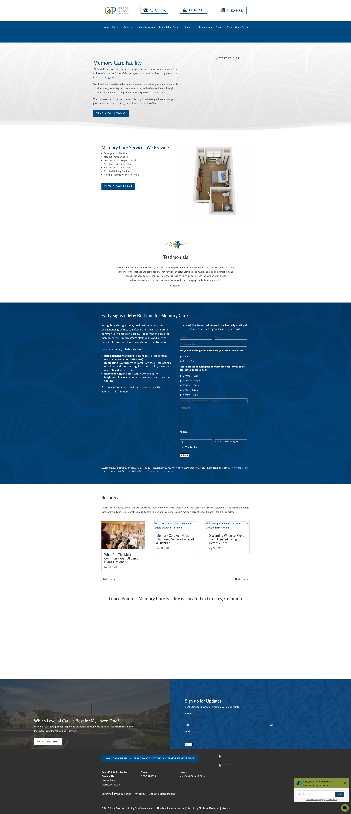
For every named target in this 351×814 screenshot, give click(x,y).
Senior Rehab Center (168, 27)
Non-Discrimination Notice (170, 808)
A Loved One (188, 361)
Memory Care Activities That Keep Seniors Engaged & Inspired (175, 539)
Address (184, 431)
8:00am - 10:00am (191, 376)
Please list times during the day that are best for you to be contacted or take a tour (212, 368)
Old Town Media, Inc (209, 808)
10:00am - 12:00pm (191, 380)
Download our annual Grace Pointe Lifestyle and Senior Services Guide (149, 758)
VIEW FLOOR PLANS (118, 186)
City (181, 441)
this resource (146, 387)
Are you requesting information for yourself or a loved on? (212, 350)
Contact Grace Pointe (237, 27)
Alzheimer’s (99, 73)
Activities (128, 27)
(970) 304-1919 (148, 776)
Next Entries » (242, 579)
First (187, 724)
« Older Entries (109, 579)
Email (192, 731)
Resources (204, 27)
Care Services (146, 27)
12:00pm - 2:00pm (191, 385)
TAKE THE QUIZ (48, 741)
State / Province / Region (226, 441)
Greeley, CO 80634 (110, 784)
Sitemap (225, 808)
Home (106, 27)
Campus (189, 27)
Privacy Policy (122, 794)
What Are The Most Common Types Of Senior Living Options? (122, 558)
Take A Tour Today (111, 113)
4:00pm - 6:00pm (190, 394)
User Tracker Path (189, 447)
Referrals (140, 794)
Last (272, 724)
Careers (219, 27)
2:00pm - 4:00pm (190, 390)
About (115, 27)
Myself (186, 356)
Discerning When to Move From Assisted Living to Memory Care (226, 539)
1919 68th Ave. (108, 780)
